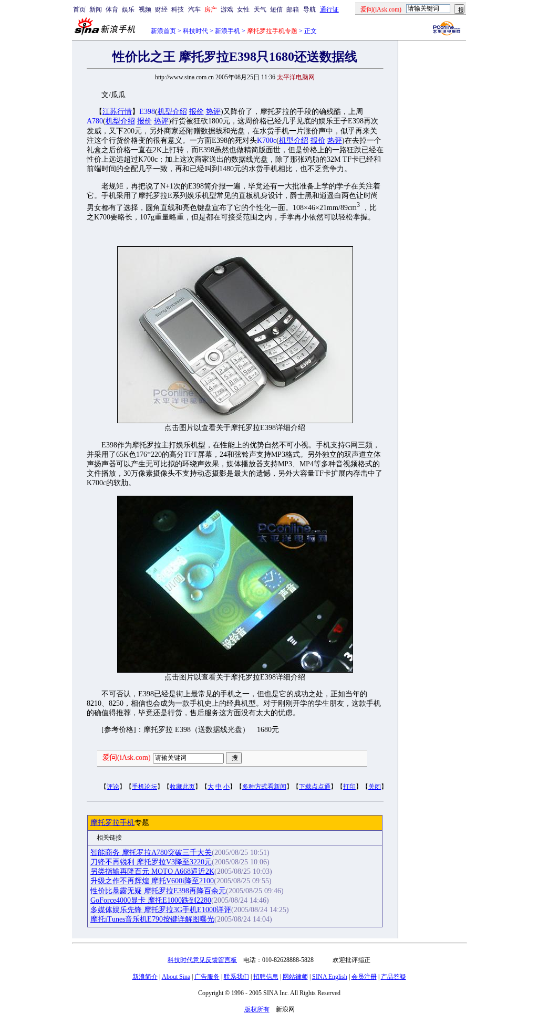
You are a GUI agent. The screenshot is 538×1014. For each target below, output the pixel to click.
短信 (276, 9)
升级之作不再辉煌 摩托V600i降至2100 (152, 881)
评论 (113, 786)
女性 (243, 9)
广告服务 (207, 976)
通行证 (329, 9)
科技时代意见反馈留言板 (202, 960)
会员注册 (364, 976)
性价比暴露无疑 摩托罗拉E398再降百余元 (158, 891)
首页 (79, 9)
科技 (177, 9)
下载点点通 (314, 786)
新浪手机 (227, 31)
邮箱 (292, 9)
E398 (147, 112)
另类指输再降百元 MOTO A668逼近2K (152, 871)
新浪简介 (145, 976)
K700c (266, 140)
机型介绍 (172, 112)
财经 (161, 9)
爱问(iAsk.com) (126, 757)
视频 (145, 9)
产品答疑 (393, 976)
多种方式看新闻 (264, 786)
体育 (112, 9)
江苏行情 (117, 112)
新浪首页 (163, 31)
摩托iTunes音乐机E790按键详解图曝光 (152, 919)
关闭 (374, 786)
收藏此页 (182, 786)
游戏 (227, 9)
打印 (349, 786)
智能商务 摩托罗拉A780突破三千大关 (151, 852)
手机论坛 (144, 786)
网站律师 (295, 976)
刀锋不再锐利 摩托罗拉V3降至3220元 (151, 862)
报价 (196, 112)
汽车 (194, 9)
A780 (95, 121)
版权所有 (257, 1009)
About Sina (176, 976)
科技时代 (195, 31)
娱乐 (128, 9)
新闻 (95, 9)
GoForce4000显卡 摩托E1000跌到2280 (150, 900)
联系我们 (236, 976)
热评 (213, 112)
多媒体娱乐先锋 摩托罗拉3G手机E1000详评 (160, 910)
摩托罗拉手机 (112, 823)
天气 (260, 9)
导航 (309, 9)
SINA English (329, 976)
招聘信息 (265, 976)
